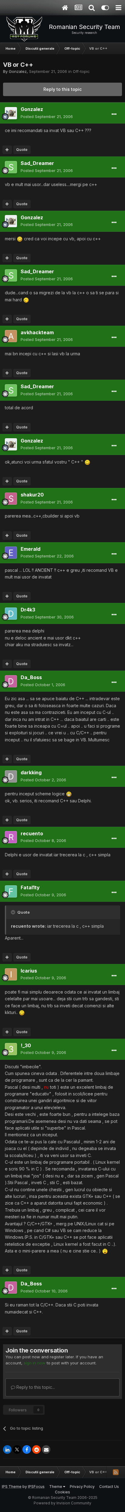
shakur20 (32, 495)
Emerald (30, 549)
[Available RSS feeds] (115, 1472)
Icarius (29, 971)
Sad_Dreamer (37, 163)
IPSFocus (36, 1486)
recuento (32, 833)
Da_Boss (31, 677)
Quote (22, 149)
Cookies (62, 1492)
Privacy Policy (82, 1486)
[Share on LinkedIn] (7, 1449)
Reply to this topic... (35, 1387)
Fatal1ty (30, 887)
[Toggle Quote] (13, 912)
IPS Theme (12, 1486)
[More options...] (114, 114)
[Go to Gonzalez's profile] (11, 113)
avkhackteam (37, 332)
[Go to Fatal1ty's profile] (11, 891)
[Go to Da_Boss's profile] (11, 681)
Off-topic (81, 71)
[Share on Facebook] (26, 1449)
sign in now (35, 1362)
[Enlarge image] (20, 238)
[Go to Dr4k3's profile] (11, 613)
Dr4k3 (28, 610)
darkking (31, 772)
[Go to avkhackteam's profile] (11, 336)
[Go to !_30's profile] (11, 1049)
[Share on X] (17, 1449)
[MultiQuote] (7, 149)
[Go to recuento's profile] (11, 837)
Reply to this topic (62, 89)
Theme (56, 1486)
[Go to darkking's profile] (11, 776)
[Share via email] (46, 1449)
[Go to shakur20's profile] (11, 499)
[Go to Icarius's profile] (11, 974)
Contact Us (109, 1486)
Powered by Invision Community (62, 1503)
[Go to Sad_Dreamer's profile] (11, 167)
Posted (47, 116)
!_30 (26, 1045)
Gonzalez (18, 71)
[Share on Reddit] (36, 1449)
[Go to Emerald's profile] (11, 552)
